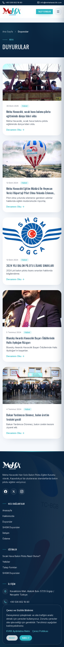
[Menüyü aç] (58, 11)
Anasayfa (7, 510)
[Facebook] (5, 491)
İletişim (5, 533)
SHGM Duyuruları (11, 527)
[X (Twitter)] (14, 491)
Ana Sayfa (7, 31)
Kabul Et (26, 638)
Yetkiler (6, 561)
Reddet (12, 638)
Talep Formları (44, 11)
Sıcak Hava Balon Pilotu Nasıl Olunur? (21, 556)
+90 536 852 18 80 (19, 601)
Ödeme (6, 538)
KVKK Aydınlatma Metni (18, 631)
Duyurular (7, 521)
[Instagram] (22, 491)
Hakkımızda (8, 516)
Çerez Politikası (40, 631)
